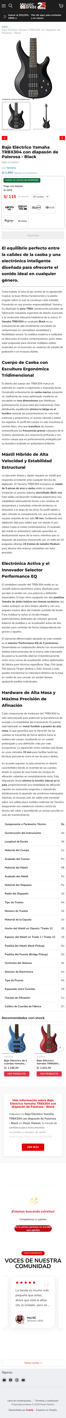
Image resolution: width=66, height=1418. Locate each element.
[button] (16, 116)
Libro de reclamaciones (19, 1400)
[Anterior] (6, 1047)
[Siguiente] (60, 1047)
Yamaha (11, 168)
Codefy (30, 1409)
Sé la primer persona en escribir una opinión (33, 1228)
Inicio (5, 26)
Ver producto (17, 1074)
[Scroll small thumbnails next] (62, 138)
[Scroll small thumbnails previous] (4, 138)
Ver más (33, 1147)
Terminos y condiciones (46, 1400)
